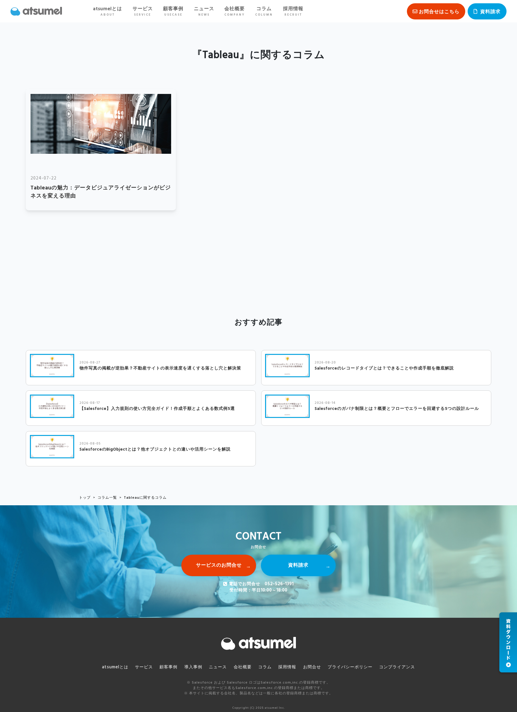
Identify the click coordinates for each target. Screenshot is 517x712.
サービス (143, 11)
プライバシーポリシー (350, 667)
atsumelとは (107, 11)
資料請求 (490, 12)
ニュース (204, 11)
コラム (264, 11)
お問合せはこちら (439, 12)
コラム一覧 (107, 497)
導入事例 (193, 667)
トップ (85, 497)
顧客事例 (173, 11)
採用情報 (293, 11)
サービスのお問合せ (219, 565)
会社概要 (234, 11)
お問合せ (312, 667)
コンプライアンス (397, 667)
